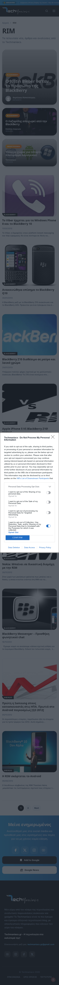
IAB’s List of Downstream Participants (33, 478)
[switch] (48, 492)
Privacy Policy (45, 547)
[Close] (53, 437)
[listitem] (29, 486)
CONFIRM (17, 538)
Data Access (29, 547)
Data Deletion (14, 547)
